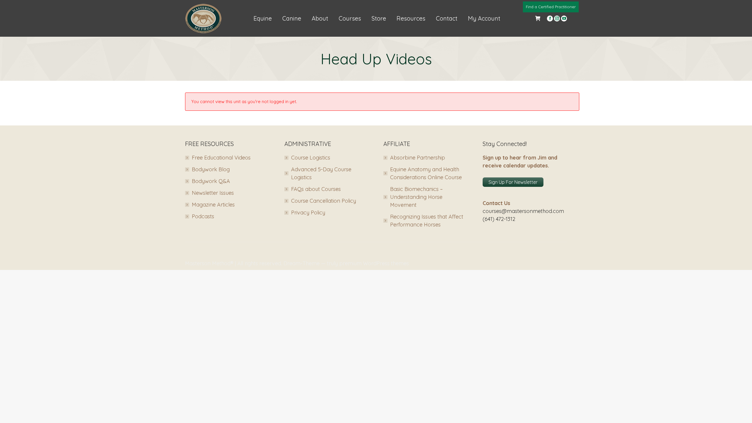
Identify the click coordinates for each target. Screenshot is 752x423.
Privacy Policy (308, 212)
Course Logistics (310, 157)
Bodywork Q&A (211, 181)
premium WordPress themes (374, 263)
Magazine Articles (213, 204)
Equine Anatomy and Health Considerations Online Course (426, 173)
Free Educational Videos (221, 157)
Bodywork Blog (211, 169)
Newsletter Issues (213, 192)
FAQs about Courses (316, 189)
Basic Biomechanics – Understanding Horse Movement (416, 197)
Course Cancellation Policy (323, 200)
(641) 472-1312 (499, 219)
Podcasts (203, 216)
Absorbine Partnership (417, 157)
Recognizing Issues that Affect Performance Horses (426, 220)
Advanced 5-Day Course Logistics (321, 173)
